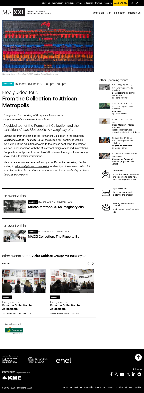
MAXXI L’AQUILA (120, 3)
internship (88, 387)
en (137, 3)
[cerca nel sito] (132, 3)
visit (109, 12)
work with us (76, 387)
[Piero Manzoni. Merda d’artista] (104, 121)
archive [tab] (6, 263)
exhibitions (69, 3)
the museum (57, 3)
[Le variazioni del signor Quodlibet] (104, 86)
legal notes (100, 387)
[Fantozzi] (104, 105)
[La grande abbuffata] (104, 139)
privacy (110, 387)
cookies (119, 387)
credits (138, 387)
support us (134, 12)
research (108, 3)
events (79, 3)
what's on (98, 12)
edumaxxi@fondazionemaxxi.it (32, 166)
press (65, 387)
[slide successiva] (92, 263)
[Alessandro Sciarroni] (104, 155)
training (98, 3)
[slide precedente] (88, 263)
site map (128, 387)
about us (46, 3)
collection (119, 12)
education (88, 3)
